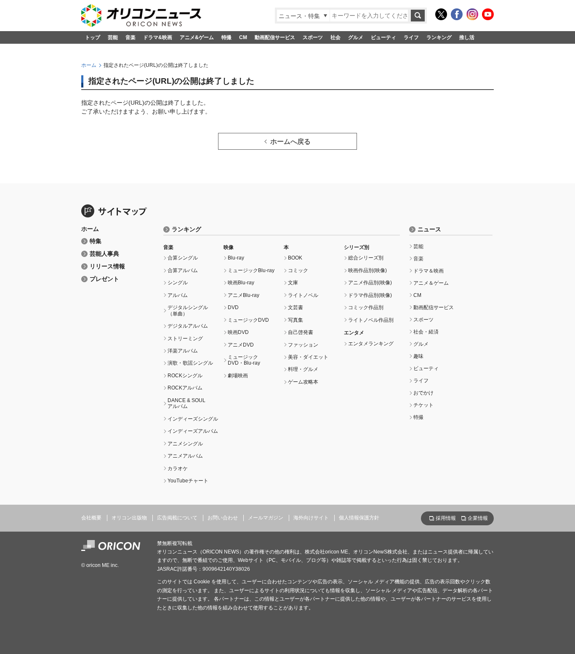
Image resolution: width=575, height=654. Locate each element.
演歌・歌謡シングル (190, 363)
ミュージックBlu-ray (251, 270)
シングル (178, 283)
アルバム (178, 295)
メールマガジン (265, 518)
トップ (92, 37)
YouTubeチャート (188, 481)
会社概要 (91, 518)
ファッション (303, 345)
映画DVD (238, 332)
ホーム (88, 65)
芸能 (113, 37)
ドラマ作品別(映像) (370, 295)
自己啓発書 (300, 332)
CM (243, 37)
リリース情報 (107, 266)
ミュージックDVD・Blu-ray (244, 360)
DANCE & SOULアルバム (186, 403)
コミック (298, 270)
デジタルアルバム (188, 326)
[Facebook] (457, 14)
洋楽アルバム (183, 351)
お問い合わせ (223, 518)
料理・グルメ (303, 369)
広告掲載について (177, 518)
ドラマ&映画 (157, 37)
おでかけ (423, 392)
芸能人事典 (104, 254)
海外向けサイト (311, 518)
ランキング (439, 37)
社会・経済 (426, 331)
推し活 (466, 37)
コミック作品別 (365, 307)
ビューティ (383, 37)
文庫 (293, 283)
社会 (335, 37)
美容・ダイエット (308, 357)
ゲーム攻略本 (303, 382)
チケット (423, 405)
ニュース (429, 229)
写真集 (295, 320)
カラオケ (178, 468)
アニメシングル (185, 444)
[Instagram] (472, 14)
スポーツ (313, 37)
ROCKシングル (185, 376)
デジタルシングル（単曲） (188, 310)
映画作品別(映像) (367, 270)
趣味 (418, 356)
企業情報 (478, 518)
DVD (233, 307)
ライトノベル (303, 295)
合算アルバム (183, 270)
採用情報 (446, 518)
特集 (95, 241)
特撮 (226, 37)
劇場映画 (238, 376)
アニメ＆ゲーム (431, 283)
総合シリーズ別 (365, 258)
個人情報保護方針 (359, 518)
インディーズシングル (193, 419)
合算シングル (183, 258)
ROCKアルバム (185, 388)
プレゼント (104, 279)
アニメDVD (241, 345)
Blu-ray (236, 258)
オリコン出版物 (129, 518)
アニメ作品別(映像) (370, 283)
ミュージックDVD (248, 320)
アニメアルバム (185, 456)
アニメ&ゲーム (197, 37)
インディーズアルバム (193, 431)
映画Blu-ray (241, 283)
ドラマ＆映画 (428, 270)
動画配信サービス (275, 37)
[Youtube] (488, 14)
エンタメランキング (371, 344)
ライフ (411, 37)
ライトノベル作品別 (371, 320)
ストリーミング (185, 339)
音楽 (130, 37)
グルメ (355, 37)
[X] (441, 14)
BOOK (295, 258)
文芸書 (295, 307)
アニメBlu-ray (243, 295)
